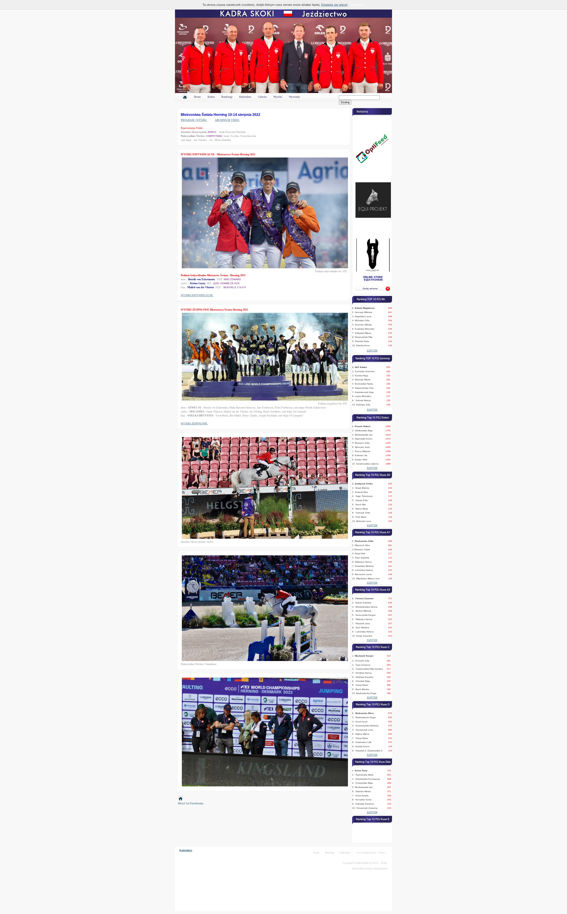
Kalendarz (245, 92)
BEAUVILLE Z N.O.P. (234, 283)
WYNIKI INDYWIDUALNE (197, 290)
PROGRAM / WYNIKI (194, 115)
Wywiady (294, 92)
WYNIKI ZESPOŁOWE (194, 419)
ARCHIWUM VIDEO (227, 115)
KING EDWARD (232, 275)
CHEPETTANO (214, 131)
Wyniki (277, 92)
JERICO (211, 127)
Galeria (262, 92)
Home (197, 92)
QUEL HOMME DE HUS (226, 279)
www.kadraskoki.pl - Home (370, 848)
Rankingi (227, 92)
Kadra (211, 92)
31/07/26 (372, 346)
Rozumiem (357, 4)
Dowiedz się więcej (334, 4)
